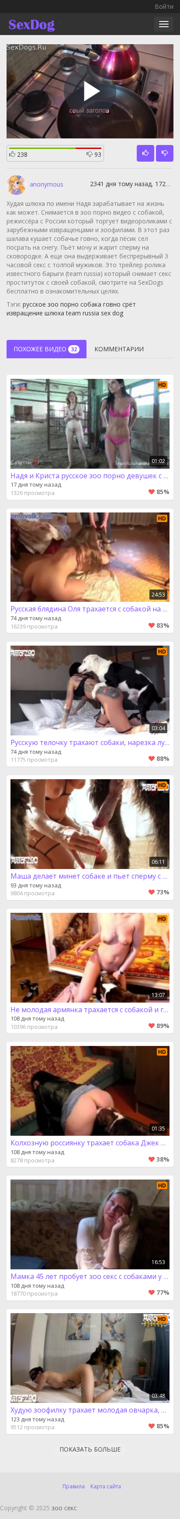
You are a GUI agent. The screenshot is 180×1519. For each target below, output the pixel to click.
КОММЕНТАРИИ (119, 349)
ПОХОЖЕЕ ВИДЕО (45, 349)
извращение (25, 313)
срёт (129, 304)
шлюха (54, 313)
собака (90, 304)
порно (69, 304)
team (73, 313)
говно (112, 304)
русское (34, 304)
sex (106, 313)
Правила (73, 1486)
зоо (53, 304)
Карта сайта (105, 1486)
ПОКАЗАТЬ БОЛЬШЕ (90, 1449)
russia (91, 313)
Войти (164, 6)
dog (117, 313)
